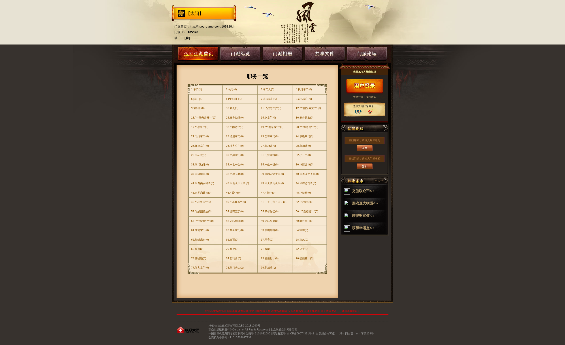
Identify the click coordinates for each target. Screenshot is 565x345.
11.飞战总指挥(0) (271, 108)
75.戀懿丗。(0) (270, 258)
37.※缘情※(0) (200, 174)
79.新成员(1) (268, 267)
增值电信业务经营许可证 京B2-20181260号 (234, 325)
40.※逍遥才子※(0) (307, 174)
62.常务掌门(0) (235, 230)
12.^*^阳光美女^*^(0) (308, 108)
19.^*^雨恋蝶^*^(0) (272, 127)
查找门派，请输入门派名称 (364, 158)
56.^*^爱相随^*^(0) (307, 211)
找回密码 (371, 96)
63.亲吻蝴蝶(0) (270, 230)
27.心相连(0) (268, 145)
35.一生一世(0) (270, 164)
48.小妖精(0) (303, 192)
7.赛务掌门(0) (269, 98)
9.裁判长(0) (198, 108)
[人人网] (358, 111)
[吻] (187, 38)
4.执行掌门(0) (304, 89)
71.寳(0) (266, 248)
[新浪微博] (370, 111)
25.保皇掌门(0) (200, 145)
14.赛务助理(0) (235, 117)
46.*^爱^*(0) (233, 192)
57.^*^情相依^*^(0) (202, 221)
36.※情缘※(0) (304, 164)
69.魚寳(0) (197, 248)
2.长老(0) (231, 89)
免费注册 (358, 96)
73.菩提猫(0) (198, 258)
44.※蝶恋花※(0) (306, 183)
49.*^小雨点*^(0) (201, 202)
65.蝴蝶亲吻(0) (200, 239)
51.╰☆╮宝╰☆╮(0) (273, 202)
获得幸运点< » (363, 228)
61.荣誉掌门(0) (200, 230)
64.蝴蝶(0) (302, 230)
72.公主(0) (302, 248)
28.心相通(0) (303, 145)
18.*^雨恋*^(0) (234, 127)
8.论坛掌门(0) (304, 98)
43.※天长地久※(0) (272, 183)
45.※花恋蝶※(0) (201, 192)
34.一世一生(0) (235, 164)
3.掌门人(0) (267, 89)
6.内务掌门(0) (234, 98)
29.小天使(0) (198, 155)
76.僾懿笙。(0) (304, 258)
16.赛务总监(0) (304, 117)
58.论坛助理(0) (235, 221)
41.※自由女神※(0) (202, 183)
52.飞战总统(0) (304, 202)
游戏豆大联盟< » (365, 203)
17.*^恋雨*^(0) (199, 127)
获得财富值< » (363, 215)
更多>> (379, 180)
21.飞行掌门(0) (200, 136)
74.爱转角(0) (233, 258)
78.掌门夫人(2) (235, 267)
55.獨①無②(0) (270, 211)
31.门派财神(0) (270, 155)
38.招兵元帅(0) (235, 174)
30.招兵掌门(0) (235, 155)
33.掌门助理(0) (200, 164)
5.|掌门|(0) (197, 98)
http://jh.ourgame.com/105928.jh (212, 26)
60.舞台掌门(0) (304, 221)
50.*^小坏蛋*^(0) (236, 202)
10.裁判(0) (232, 108)
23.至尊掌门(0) (270, 136)
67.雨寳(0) (267, 239)
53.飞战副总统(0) (201, 211)
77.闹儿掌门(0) (200, 267)
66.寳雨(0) (232, 239)
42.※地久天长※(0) (237, 183)
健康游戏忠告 (350, 311)
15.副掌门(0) (268, 117)
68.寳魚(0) (302, 239)
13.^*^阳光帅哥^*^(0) (203, 117)
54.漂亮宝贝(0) (235, 211)
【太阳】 (194, 13)
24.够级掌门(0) (304, 136)
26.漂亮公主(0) (235, 145)
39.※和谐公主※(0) (272, 174)
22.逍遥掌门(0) (235, 136)
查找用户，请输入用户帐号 (364, 140)
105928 (193, 32)
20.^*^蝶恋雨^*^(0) (307, 127)
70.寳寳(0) (232, 248)
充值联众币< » (363, 191)
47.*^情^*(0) (268, 192)
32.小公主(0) (303, 155)
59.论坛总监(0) (270, 221)
